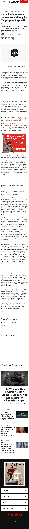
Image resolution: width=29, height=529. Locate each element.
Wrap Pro (6, 496)
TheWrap (6, 490)
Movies (22, 11)
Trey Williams (8, 34)
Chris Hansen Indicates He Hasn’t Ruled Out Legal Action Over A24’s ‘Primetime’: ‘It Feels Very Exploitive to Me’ (8, 447)
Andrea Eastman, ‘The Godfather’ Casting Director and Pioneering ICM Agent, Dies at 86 (8, 431)
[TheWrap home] (12, 2)
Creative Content (14, 11)
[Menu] (3, 2)
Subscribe (24, 1)
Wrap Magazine (8, 508)
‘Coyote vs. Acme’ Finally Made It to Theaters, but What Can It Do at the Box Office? (7, 416)
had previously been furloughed (13, 120)
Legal (5, 502)
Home (6, 11)
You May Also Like (11, 365)
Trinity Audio (16, 66)
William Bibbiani (8, 403)
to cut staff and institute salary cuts (14, 126)
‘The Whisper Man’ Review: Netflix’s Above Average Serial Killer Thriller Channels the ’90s (14, 394)
